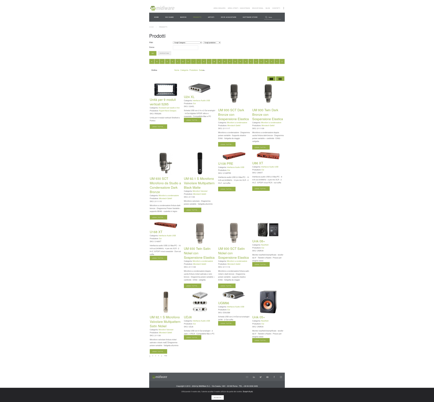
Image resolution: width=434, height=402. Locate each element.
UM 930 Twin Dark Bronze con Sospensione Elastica (267, 114)
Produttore (193, 70)
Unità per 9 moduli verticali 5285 (163, 101)
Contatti (276, 8)
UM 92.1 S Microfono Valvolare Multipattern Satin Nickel (165, 321)
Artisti (211, 17)
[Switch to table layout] (280, 78)
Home (156, 17)
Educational (257, 8)
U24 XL (189, 96)
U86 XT (257, 163)
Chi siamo (169, 17)
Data (201, 70)
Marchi (183, 17)
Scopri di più (248, 391)
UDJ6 (188, 317)
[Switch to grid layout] (271, 78)
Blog (268, 8)
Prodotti (197, 17)
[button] (284, 8)
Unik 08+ (258, 241)
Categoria (184, 70)
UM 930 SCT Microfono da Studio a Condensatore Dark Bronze (165, 185)
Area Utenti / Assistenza (239, 8)
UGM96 (223, 303)
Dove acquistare (228, 17)
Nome (176, 70)
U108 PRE (225, 163)
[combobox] (272, 17)
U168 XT (156, 231)
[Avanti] (161, 356)
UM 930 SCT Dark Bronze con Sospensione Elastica (233, 114)
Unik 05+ (258, 317)
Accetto (217, 397)
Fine (165, 355)
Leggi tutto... (158, 126)
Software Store (250, 17)
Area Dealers (220, 8)
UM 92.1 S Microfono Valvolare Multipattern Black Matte (199, 182)
